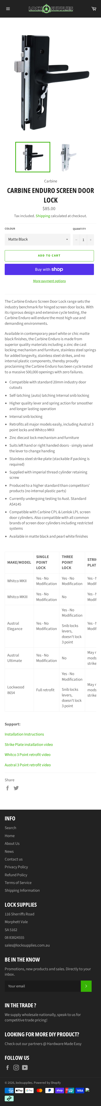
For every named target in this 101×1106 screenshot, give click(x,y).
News (9, 851)
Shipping (43, 216)
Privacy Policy (16, 867)
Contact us (14, 859)
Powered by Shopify (47, 1082)
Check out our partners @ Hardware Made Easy (43, 1044)
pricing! (41, 1020)
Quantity (79, 229)
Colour (10, 229)
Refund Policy (16, 875)
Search (10, 828)
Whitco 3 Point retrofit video (27, 755)
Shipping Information (22, 890)
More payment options (49, 281)
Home (10, 836)
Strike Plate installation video (29, 744)
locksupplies (24, 1082)
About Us (12, 843)
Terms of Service (18, 883)
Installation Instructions (24, 734)
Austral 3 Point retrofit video (28, 765)
